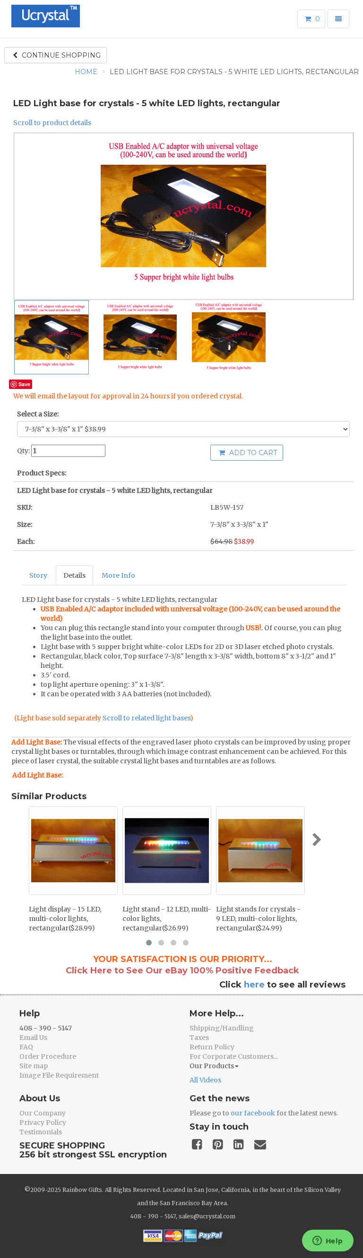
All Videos (205, 1080)
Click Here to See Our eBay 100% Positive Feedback (182, 970)
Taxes (199, 1037)
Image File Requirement (59, 1075)
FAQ (26, 1047)
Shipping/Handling (222, 1028)
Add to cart (252, 452)
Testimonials (40, 1132)
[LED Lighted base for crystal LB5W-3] (228, 337)
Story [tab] (38, 575)
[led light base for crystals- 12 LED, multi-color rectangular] (166, 850)
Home (86, 72)
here (254, 984)
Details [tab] (74, 575)
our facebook (253, 1113)
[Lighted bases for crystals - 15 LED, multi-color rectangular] (73, 850)
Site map (33, 1066)
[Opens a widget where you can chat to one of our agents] (328, 1241)
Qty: (23, 451)
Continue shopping (60, 55)
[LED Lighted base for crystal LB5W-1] (51, 337)
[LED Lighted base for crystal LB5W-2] (140, 337)
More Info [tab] (118, 575)
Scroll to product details (52, 122)
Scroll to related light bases (146, 718)
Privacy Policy (42, 1122)
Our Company (42, 1113)
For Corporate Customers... (234, 1056)
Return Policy (212, 1047)
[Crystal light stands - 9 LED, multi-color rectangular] (260, 850)
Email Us (33, 1037)
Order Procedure (47, 1056)
